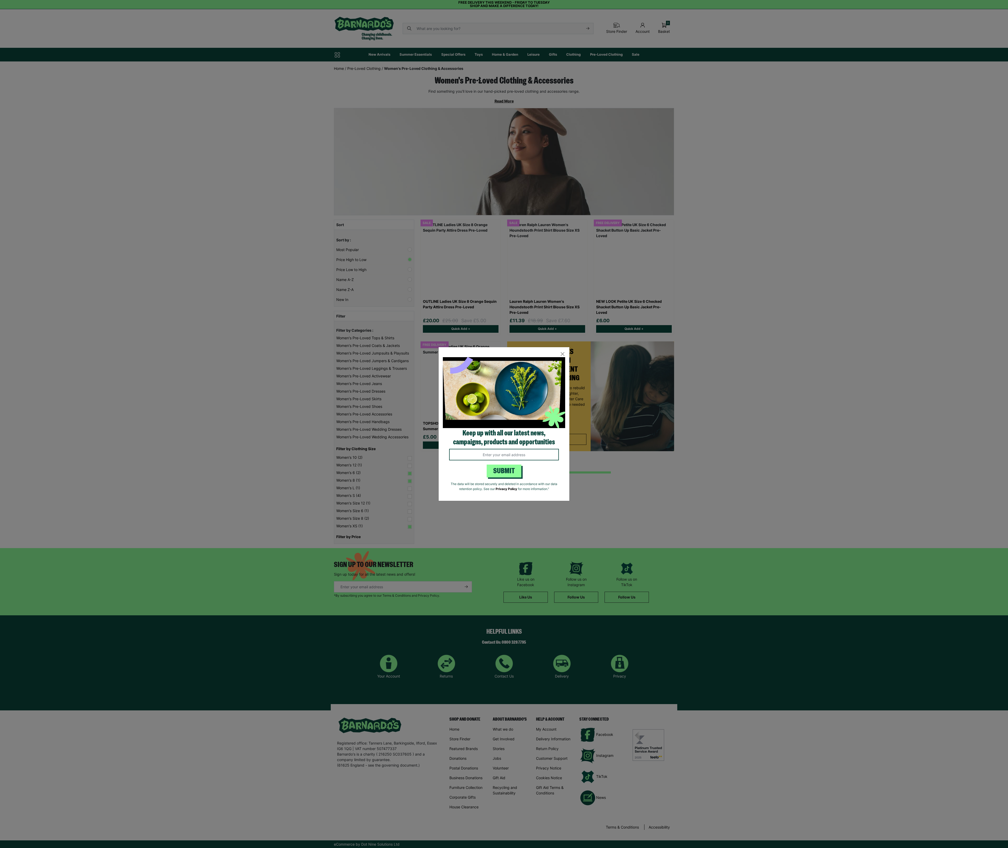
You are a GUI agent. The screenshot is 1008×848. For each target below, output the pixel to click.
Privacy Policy (506, 489)
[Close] (562, 354)
